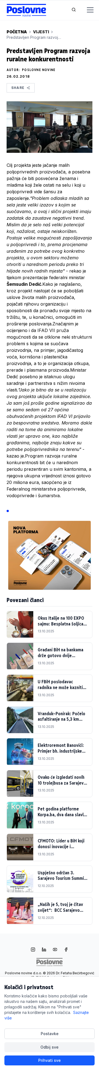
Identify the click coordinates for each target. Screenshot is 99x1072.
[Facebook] (66, 950)
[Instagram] (33, 950)
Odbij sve (49, 1047)
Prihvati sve (49, 1060)
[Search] (73, 10)
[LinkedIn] (44, 950)
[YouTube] (55, 950)
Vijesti (41, 31)
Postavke (50, 1033)
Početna (17, 31)
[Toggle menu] (86, 10)
